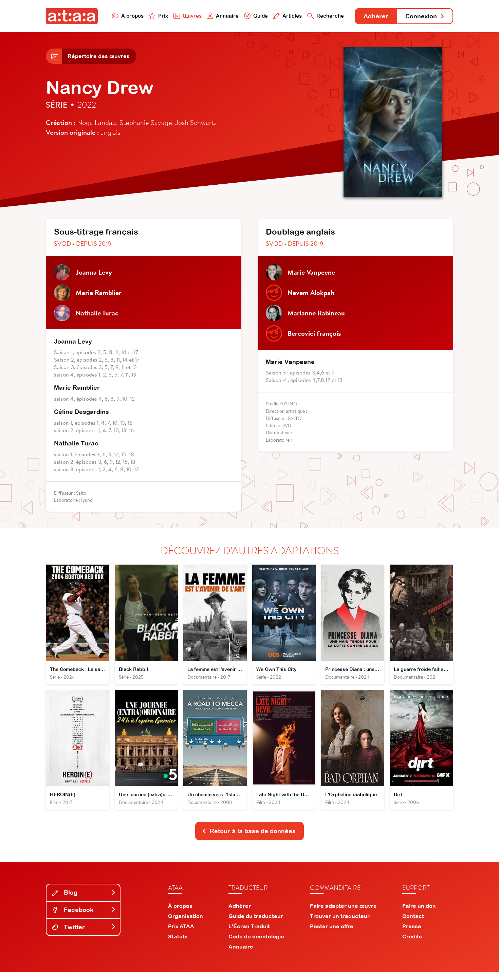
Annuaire (227, 16)
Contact (413, 916)
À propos (132, 16)
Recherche (330, 16)
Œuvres (192, 16)
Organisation (185, 916)
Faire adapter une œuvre (343, 906)
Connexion (421, 16)
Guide (260, 16)
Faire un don (419, 906)
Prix (163, 16)
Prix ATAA (181, 926)
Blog (69, 892)
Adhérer (376, 16)
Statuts (178, 936)
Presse (411, 926)
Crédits (412, 936)
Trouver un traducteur (340, 916)
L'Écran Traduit (249, 926)
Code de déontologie (256, 936)
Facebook (77, 909)
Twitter (73, 927)
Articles (292, 16)
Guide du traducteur (255, 916)
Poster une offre (331, 926)
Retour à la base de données (253, 831)
